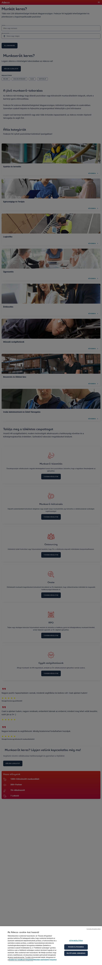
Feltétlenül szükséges (76, 953)
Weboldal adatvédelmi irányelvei (45, 960)
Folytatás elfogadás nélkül (94, 929)
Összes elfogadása (76, 947)
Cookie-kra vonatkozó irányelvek (21, 960)
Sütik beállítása (76, 940)
